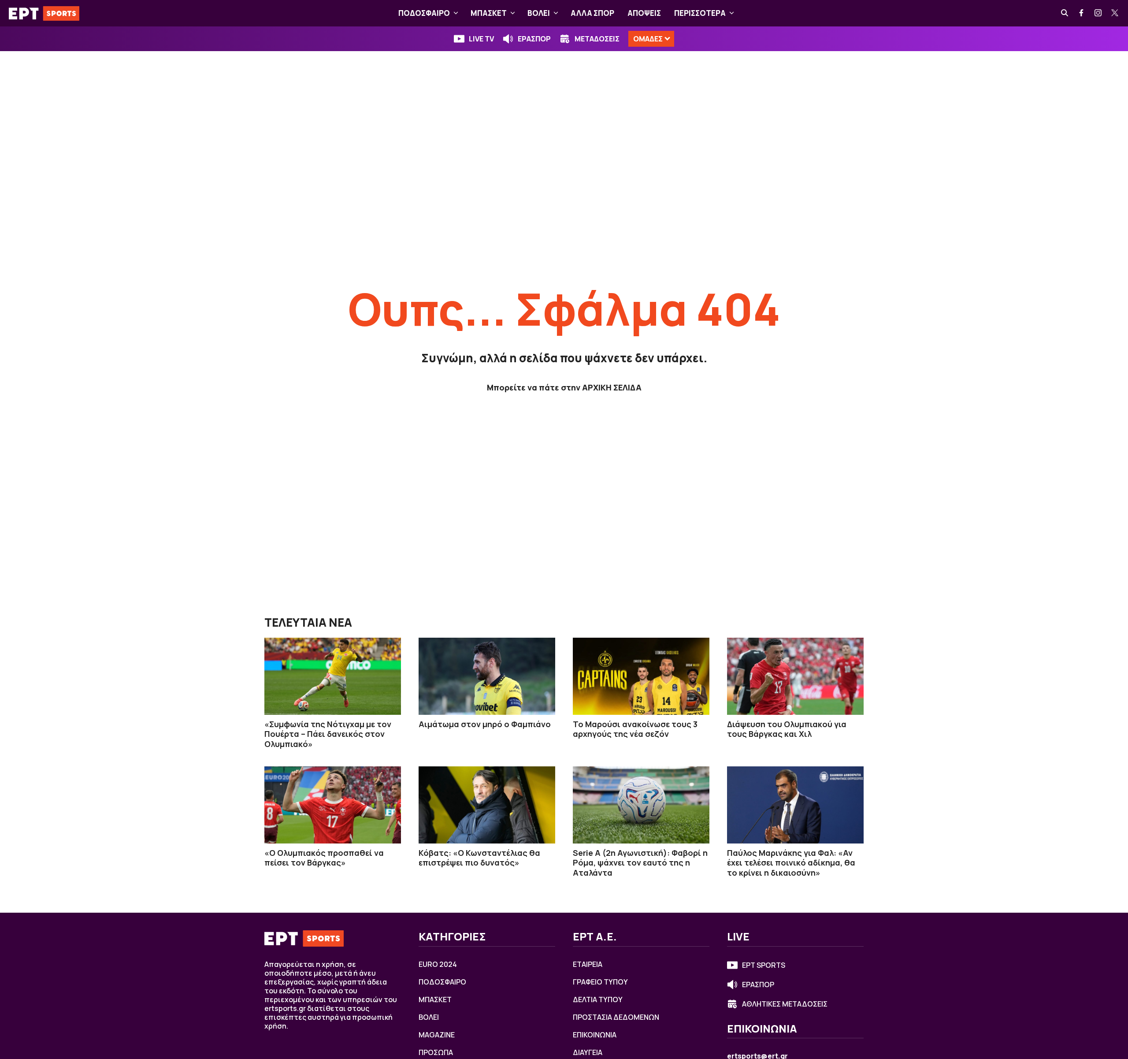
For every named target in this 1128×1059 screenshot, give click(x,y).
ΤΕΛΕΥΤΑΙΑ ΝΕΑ (308, 622)
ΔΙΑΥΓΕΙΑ (587, 1052)
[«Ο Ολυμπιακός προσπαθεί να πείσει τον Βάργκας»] (332, 804)
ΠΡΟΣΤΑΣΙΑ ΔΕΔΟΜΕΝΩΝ (616, 1017)
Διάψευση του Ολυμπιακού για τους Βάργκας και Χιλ (786, 729)
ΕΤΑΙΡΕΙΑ (587, 964)
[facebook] (1082, 13)
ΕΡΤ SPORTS (763, 965)
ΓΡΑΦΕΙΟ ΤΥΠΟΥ (600, 982)
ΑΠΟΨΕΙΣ (644, 13)
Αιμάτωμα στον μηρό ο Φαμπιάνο (485, 724)
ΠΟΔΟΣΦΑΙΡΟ (424, 13)
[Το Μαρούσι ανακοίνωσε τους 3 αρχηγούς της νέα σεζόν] (641, 676)
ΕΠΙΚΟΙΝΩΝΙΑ (594, 1035)
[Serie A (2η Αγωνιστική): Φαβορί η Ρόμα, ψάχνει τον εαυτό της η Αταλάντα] (641, 804)
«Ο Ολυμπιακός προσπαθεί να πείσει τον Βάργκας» (324, 857)
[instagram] (1098, 13)
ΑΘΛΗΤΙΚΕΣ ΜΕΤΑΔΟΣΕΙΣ (784, 1004)
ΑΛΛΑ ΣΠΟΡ (592, 13)
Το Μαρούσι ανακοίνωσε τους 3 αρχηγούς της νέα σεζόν (635, 729)
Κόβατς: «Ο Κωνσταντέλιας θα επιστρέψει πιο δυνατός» (479, 857)
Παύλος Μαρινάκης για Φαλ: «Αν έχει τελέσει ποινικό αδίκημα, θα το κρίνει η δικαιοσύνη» (791, 862)
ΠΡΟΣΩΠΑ (436, 1052)
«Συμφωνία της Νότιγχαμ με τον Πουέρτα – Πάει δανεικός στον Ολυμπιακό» (327, 734)
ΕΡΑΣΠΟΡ (534, 39)
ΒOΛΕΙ (538, 13)
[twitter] (1115, 13)
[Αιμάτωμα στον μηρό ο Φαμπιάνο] (487, 676)
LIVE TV (481, 39)
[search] (1065, 13)
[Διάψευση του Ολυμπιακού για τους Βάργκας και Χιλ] (795, 676)
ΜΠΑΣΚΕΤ (489, 13)
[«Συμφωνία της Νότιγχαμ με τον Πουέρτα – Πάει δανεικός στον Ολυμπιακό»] (332, 676)
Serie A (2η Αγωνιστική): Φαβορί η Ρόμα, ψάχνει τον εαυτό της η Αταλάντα (640, 862)
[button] (456, 13)
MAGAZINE (437, 1035)
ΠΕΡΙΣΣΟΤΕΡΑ (700, 13)
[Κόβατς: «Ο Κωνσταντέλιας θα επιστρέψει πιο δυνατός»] (487, 804)
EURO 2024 (438, 964)
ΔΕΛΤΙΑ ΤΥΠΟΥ (598, 999)
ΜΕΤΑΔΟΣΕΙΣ (597, 39)
